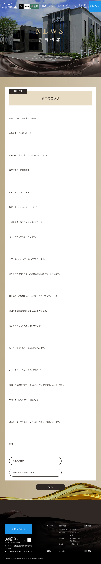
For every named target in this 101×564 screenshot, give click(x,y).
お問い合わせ (95, 6)
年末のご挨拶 (18, 461)
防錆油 (61, 544)
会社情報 (80, 6)
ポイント (52, 6)
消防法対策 (74, 544)
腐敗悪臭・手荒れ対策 (75, 539)
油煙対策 (73, 529)
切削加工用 (63, 529)
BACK (50, 487)
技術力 (74, 6)
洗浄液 (61, 538)
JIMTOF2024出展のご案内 (23, 472)
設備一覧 (68, 6)
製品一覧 (61, 6)
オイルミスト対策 (75, 534)
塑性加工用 (63, 533)
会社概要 (62, 551)
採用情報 (85, 6)
